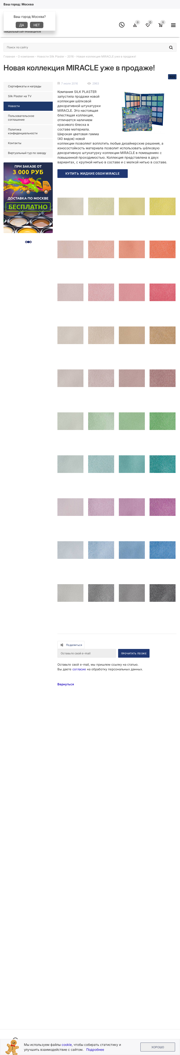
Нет (37, 25)
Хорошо (157, 1047)
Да (21, 25)
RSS (172, 77)
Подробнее (95, 1049)
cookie (67, 1045)
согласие (79, 669)
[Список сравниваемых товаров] (136, 27)
